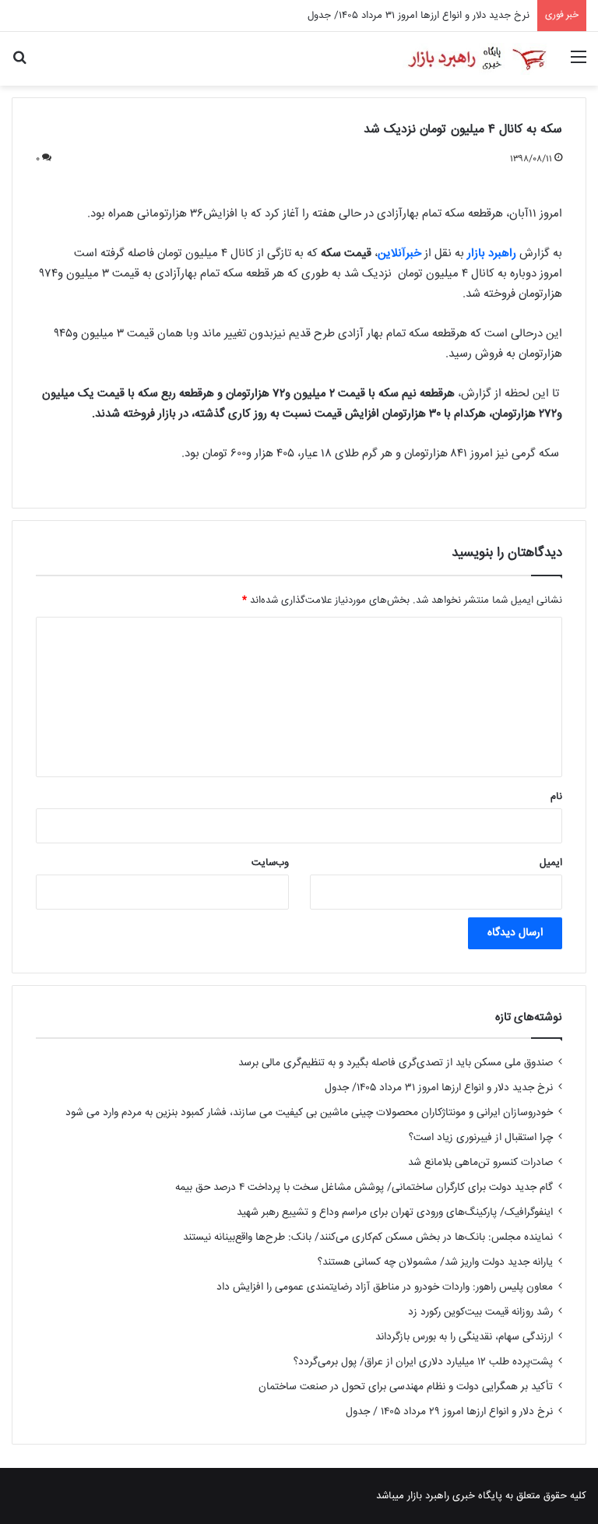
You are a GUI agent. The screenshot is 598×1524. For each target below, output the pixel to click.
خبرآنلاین (399, 253)
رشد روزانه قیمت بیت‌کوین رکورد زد (480, 1312)
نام (556, 796)
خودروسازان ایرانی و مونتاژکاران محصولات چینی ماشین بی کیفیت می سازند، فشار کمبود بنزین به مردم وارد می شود (309, 1112)
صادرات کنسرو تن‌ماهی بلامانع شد (480, 1162)
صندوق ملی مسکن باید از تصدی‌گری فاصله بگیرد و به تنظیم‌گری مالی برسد (395, 1063)
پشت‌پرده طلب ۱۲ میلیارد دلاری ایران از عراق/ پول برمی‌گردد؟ (423, 1362)
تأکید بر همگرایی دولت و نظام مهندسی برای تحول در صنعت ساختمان (406, 1387)
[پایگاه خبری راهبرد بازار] (477, 59)
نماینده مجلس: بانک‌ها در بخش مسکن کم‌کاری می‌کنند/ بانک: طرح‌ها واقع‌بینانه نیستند (368, 1237)
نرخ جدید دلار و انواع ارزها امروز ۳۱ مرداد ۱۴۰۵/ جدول (418, 15)
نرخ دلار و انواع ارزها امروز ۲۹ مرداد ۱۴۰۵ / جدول (449, 1411)
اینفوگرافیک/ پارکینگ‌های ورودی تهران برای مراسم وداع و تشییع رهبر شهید (395, 1212)
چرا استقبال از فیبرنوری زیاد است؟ (481, 1137)
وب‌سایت (270, 863)
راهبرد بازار (491, 253)
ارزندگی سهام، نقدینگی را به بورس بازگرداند (464, 1337)
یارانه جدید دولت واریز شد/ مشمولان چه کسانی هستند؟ (435, 1262)
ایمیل (551, 863)
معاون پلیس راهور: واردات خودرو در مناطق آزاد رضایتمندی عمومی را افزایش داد (384, 1287)
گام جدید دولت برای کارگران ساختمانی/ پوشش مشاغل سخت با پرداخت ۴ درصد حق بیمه (364, 1187)
